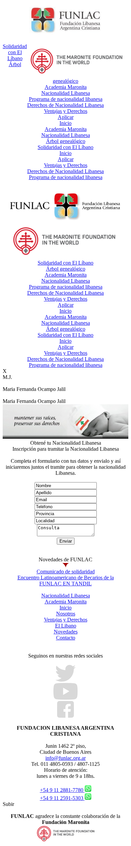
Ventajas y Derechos (65, 111)
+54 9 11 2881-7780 (62, 790)
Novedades (66, 631)
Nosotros (65, 613)
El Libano (65, 625)
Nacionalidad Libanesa (65, 93)
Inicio (65, 123)
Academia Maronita (66, 87)
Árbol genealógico (65, 141)
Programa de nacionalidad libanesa (65, 99)
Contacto (65, 638)
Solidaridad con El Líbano (15, 52)
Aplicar (66, 117)
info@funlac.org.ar (65, 758)
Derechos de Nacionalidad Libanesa (65, 105)
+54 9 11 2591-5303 (62, 798)
